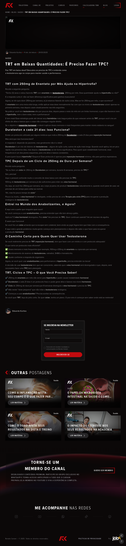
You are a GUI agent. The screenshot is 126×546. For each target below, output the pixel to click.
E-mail (48, 338)
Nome (48, 330)
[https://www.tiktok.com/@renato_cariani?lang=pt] (86, 516)
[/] (63, 516)
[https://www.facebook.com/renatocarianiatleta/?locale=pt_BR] (110, 516)
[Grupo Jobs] (116, 539)
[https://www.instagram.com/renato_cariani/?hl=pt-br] (16, 516)
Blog (14, 12)
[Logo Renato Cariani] (9, 5)
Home (7, 12)
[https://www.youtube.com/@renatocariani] (40, 516)
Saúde (20, 12)
